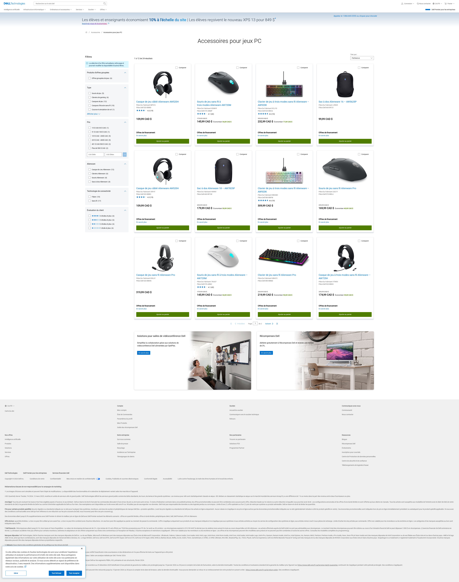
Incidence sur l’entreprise (126, 452)
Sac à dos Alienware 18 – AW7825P (216, 188)
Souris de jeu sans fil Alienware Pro (337, 188)
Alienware (91, 164)
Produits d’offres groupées (98, 72)
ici (112, 511)
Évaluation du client (95, 210)
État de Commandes (124, 414)
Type (89, 88)
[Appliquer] (125, 154)
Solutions (8, 448)
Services (8, 452)
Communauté (347, 410)
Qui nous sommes (123, 439)
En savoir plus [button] (141, 135)
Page (250, 324)
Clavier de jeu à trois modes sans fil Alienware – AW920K (283, 103)
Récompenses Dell (348, 444)
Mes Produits (122, 423)
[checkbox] (100, 78)
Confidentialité (55, 479)
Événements (346, 448)
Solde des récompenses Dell (127, 427)
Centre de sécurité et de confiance (354, 461)
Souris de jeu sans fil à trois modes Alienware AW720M (214, 103)
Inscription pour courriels (351, 452)
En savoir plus (144, 353)
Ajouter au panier (162, 141)
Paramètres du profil (124, 419)
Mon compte (121, 410)
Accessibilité (167, 479)
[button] (408, 3)
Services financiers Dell (60, 473)
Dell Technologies (11, 473)
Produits (8, 444)
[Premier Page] (231, 324)
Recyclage (121, 448)
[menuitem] (35, 9)
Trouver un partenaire (237, 439)
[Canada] (86, 32)
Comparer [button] (182, 68)
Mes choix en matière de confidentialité (81, 479)
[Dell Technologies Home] (14, 3)
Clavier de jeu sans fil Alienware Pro (277, 274)
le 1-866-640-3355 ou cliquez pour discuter (355, 16)
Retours (232, 419)
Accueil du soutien (236, 410)
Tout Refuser (56, 573)
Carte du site (9, 411)
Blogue (344, 439)
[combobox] (70, 3)
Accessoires (95, 32)
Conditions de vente (37, 479)
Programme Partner (237, 448)
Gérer (16, 573)
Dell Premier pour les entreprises (443, 10)
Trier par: (353, 54)
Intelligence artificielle (13, 439)
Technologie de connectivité (98, 191)
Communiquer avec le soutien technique (244, 414)
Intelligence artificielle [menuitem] (12, 10)
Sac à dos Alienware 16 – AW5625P (338, 101)
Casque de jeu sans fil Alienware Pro (155, 274)
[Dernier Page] (277, 324)
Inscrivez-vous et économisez (94, 23)
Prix (88, 122)
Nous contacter (347, 414)
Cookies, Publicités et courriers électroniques (122, 479)
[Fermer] (81, 548)
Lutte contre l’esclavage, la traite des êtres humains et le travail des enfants (205, 479)
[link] (424, 3)
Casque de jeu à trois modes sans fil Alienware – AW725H (344, 276)
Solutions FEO (235, 444)
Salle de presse (122, 444)
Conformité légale (150, 479)
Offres (7, 456)
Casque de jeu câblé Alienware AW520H (157, 101)
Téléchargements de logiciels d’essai (355, 465)
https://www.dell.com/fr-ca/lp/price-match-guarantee (318, 565)
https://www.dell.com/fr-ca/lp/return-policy (262, 570)
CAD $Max (110, 154)
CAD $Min (92, 154)
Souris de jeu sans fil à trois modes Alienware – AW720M (222, 276)
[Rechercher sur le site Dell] (105, 3)
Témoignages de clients (125, 456)
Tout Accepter (74, 573)
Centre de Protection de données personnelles (359, 456)
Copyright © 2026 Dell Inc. (14, 479)
